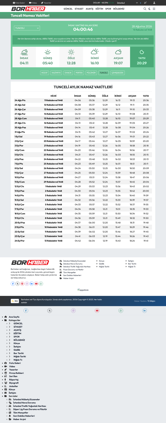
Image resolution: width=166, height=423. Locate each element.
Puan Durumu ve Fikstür (73, 269)
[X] (17, 284)
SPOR (108, 8)
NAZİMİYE (56, 72)
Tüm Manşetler (69, 272)
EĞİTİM (99, 8)
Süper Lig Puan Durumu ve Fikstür (30, 409)
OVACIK (68, 72)
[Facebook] (13, 284)
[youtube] (97, 310)
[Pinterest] (22, 284)
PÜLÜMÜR (91, 72)
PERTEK (79, 72)
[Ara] (145, 8)
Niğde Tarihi (104, 266)
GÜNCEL (68, 8)
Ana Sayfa (14, 316)
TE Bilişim (151, 301)
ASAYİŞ (89, 8)
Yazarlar (47, 2)
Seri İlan (13, 376)
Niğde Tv (132, 266)
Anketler (13, 386)
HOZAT (44, 72)
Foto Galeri (20, 2)
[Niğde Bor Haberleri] (28, 8)
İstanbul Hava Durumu (72, 263)
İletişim (131, 261)
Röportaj (13, 379)
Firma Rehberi (16, 373)
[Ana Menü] (154, 8)
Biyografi (14, 382)
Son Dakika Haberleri (72, 275)
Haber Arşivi (68, 278)
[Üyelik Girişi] (153, 3)
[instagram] (73, 310)
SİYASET (79, 8)
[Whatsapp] (41, 284)
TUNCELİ (104, 72)
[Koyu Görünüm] (149, 8)
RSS (16, 301)
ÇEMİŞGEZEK (117, 72)
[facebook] (26, 310)
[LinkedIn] (31, 284)
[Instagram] (27, 284)
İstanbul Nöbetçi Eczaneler (74, 261)
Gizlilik (101, 263)
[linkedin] (144, 310)
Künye (101, 261)
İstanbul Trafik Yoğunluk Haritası (76, 266)
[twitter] (49, 310)
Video (34, 2)
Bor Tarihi (132, 263)
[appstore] (83, 289)
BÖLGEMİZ (118, 8)
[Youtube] (36, 284)
